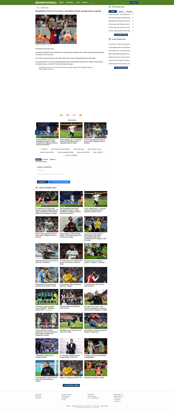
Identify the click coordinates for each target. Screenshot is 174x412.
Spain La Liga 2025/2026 (83, 152)
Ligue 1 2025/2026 (98, 152)
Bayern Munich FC (119, 396)
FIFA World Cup (92, 396)
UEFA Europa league (79, 149)
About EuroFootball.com (78, 406)
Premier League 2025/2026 (47, 152)
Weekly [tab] (121, 11)
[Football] (37, 8)
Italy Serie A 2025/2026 (71, 155)
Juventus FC (117, 401)
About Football (104, 406)
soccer (51, 69)
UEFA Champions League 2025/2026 (60, 149)
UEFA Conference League (94, 149)
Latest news (38, 394)
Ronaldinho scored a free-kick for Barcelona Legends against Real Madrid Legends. (66, 67)
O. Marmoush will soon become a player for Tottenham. (124, 63)
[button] (70, 2)
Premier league (66, 396)
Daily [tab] (112, 11)
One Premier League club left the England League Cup (124, 17)
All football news (71, 385)
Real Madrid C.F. (118, 394)
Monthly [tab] (129, 11)
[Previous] (37, 132)
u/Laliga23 (44, 69)
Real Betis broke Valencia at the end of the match (122, 21)
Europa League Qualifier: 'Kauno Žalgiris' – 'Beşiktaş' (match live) (127, 30)
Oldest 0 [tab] (52, 159)
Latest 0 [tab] (45, 159)
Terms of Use (96, 406)
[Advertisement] (92, 26)
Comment (42, 182)
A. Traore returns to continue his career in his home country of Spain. (128, 27)
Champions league (66, 394)
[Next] (105, 132)
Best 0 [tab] (38, 159)
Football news (44, 7)
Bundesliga (64, 398)
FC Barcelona (117, 398)
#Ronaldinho (72, 120)
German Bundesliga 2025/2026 (65, 152)
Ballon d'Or (38, 398)
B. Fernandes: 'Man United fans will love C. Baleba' (123, 24)
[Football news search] (91, 2)
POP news (38, 396)
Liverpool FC (117, 399)
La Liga (63, 399)
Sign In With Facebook (61, 182)
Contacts (68, 406)
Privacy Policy (88, 406)
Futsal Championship (93, 398)
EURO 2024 (44, 149)
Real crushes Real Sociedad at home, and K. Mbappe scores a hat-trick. (129, 54)
